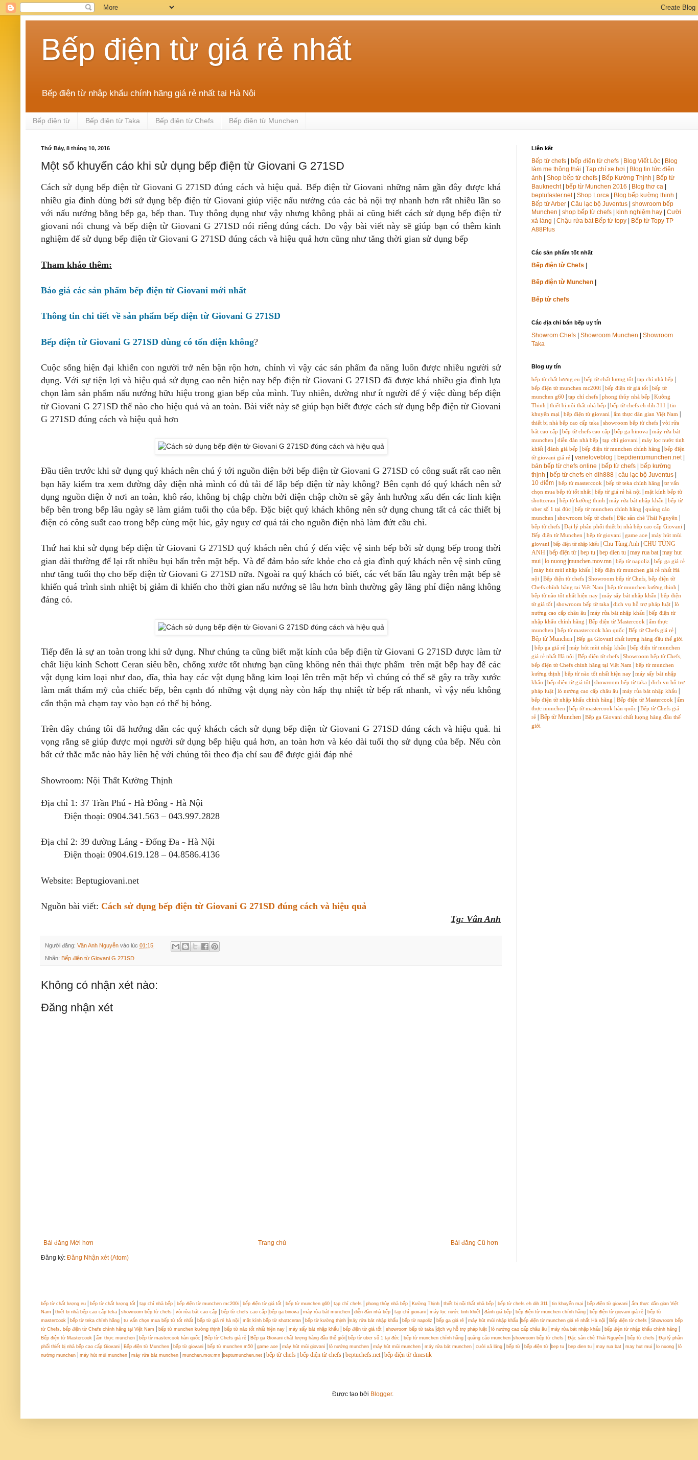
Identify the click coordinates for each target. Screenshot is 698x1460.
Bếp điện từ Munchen (263, 121)
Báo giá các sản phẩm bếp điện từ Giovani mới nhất (143, 290)
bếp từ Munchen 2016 (596, 186)
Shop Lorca (593, 195)
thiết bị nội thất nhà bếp (578, 405)
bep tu (587, 552)
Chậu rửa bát (574, 220)
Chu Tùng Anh (621, 543)
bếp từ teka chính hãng (633, 483)
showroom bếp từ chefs (630, 423)
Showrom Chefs (553, 335)
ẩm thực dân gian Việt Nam (646, 414)
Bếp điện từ (51, 121)
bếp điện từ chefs (595, 161)
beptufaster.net (551, 195)
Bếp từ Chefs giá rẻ (651, 630)
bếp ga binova (631, 431)
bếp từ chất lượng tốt (608, 379)
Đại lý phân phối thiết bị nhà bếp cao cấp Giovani (623, 526)
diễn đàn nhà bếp (577, 440)
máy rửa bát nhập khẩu (636, 500)
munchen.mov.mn (590, 561)
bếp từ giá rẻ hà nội (618, 492)
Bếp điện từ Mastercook (617, 621)
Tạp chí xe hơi (605, 169)
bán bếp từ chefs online (564, 466)
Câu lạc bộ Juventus (599, 203)
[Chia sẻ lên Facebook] (205, 946)
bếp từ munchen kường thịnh (642, 587)
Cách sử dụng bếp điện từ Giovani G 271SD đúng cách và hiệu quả (233, 906)
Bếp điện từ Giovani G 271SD (97, 958)
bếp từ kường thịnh (582, 500)
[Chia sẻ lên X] (195, 946)
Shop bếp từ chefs (572, 177)
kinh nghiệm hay (639, 212)
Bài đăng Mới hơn (68, 1242)
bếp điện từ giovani (587, 414)
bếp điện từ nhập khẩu (576, 544)
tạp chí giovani (620, 440)
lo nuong (555, 561)
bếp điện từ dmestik (408, 1354)
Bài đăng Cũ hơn (474, 1242)
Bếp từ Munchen (551, 638)
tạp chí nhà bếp (655, 379)
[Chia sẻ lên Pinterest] (215, 946)
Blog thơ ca (647, 186)
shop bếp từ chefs (587, 212)
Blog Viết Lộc (641, 161)
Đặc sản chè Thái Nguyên (647, 518)
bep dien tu (612, 552)
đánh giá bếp (562, 449)
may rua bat (644, 552)
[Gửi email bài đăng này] (176, 946)
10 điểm (542, 482)
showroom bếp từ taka (582, 604)
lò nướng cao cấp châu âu (587, 691)
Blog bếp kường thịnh (644, 195)
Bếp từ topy (610, 220)
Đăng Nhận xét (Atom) (98, 1257)
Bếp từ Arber (548, 203)
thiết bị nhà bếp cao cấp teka (565, 423)
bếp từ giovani (604, 535)
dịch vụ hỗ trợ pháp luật (641, 604)
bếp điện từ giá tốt (626, 388)
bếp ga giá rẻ (669, 561)
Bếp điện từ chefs (563, 579)
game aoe (636, 535)
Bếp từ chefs (548, 161)
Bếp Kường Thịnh (627, 177)
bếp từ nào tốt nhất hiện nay (564, 595)
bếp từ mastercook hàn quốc (590, 630)
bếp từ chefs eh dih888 (582, 474)
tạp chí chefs (583, 397)
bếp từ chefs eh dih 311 (638, 405)
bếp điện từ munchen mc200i (566, 388)
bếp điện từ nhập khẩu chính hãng (572, 700)
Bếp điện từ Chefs (184, 121)
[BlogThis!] (185, 946)
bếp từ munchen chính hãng (608, 509)
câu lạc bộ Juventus (645, 474)
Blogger (381, 1394)
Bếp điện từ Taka (112, 121)
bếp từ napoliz (632, 561)
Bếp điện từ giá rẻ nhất (196, 49)
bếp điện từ (562, 552)
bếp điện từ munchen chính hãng (621, 449)
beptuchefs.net (362, 1354)
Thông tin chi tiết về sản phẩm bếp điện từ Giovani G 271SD (161, 316)
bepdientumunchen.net (649, 457)
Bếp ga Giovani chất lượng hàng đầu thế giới (629, 639)
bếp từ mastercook (580, 483)
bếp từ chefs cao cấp (586, 431)
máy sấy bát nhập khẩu (629, 595)
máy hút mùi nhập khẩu (562, 570)
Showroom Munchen (609, 335)
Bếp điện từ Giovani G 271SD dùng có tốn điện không (147, 342)
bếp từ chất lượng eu (555, 379)
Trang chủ (272, 1242)
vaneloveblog (594, 457)
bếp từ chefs (618, 466)
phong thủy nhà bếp (626, 397)
